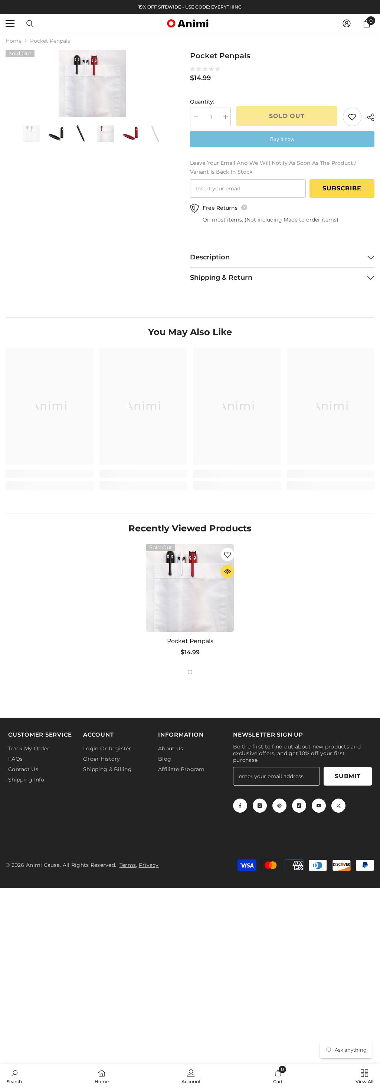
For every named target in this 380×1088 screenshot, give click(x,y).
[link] (50, 474)
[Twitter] (338, 806)
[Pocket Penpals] (190, 588)
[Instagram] (260, 806)
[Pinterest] (279, 806)
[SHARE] (367, 117)
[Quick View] (227, 571)
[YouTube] (319, 806)
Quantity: (202, 101)
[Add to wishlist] (352, 117)
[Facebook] (240, 806)
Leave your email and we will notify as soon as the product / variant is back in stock (273, 167)
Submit (348, 776)
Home (14, 40)
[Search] (30, 23)
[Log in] (346, 23)
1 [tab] (190, 672)
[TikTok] (299, 806)
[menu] (10, 23)
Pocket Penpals (190, 641)
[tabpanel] (190, 603)
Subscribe (341, 188)
